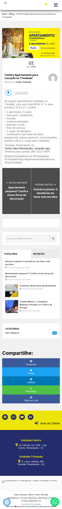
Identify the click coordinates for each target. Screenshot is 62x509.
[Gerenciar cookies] (7, 502)
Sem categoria (21, 93)
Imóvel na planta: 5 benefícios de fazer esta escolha (45, 193)
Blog (11, 14)
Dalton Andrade (23, 82)
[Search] (53, 238)
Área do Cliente (50, 423)
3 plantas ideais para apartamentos (38, 285)
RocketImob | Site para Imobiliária (42, 506)
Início (4, 14)
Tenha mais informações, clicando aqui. (27, 148)
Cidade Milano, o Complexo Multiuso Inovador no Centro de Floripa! (36, 304)
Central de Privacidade (31, 504)
